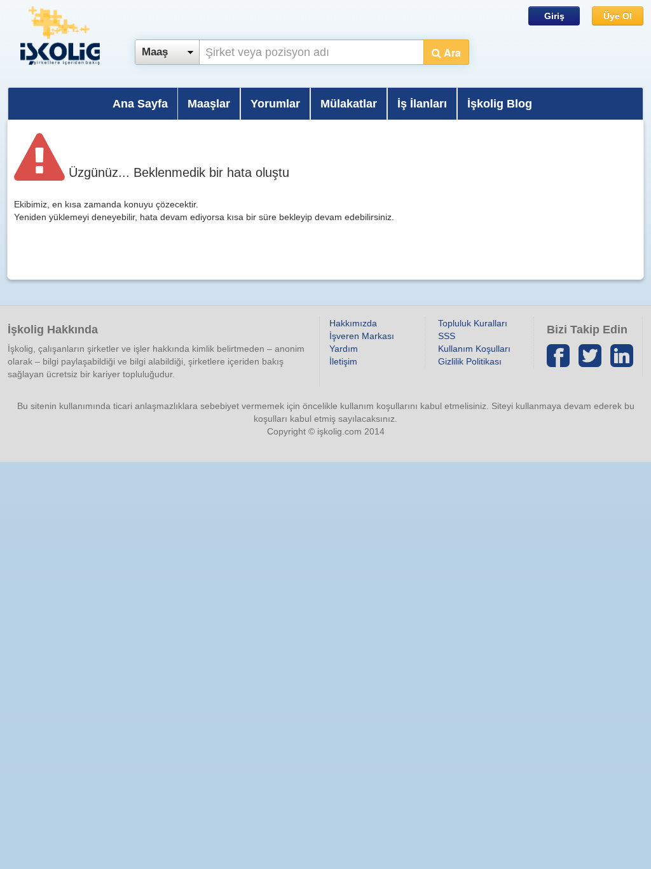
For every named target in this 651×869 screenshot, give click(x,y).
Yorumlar (275, 103)
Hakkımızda (353, 323)
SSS (446, 336)
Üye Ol (617, 16)
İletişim (343, 361)
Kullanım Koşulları (474, 349)
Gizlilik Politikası (470, 361)
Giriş (554, 16)
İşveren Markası (361, 336)
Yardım (343, 349)
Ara (451, 52)
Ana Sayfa (140, 103)
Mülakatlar (348, 103)
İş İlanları (422, 103)
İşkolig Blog (499, 103)
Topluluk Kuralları (472, 323)
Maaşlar (209, 103)
